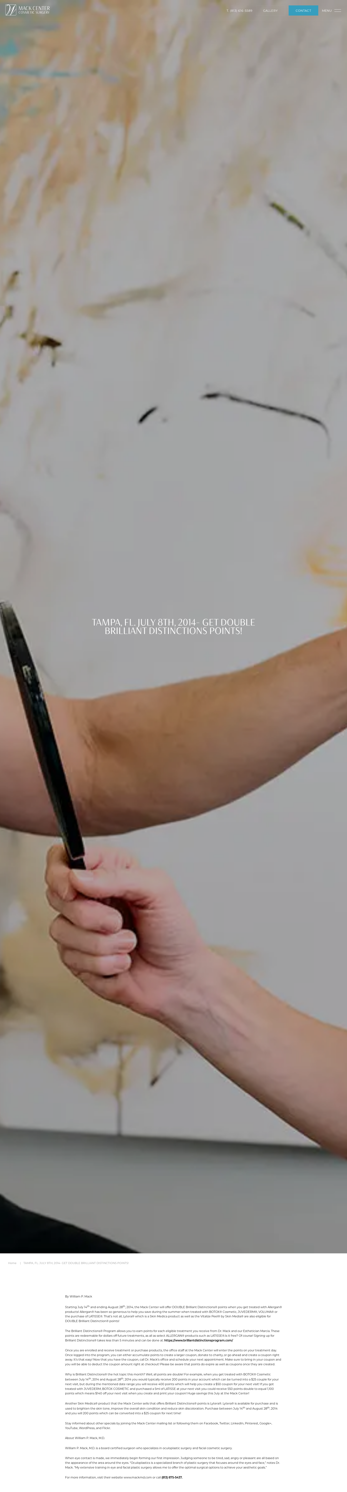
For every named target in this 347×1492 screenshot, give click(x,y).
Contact (303, 10)
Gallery (270, 10)
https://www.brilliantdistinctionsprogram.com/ (198, 1340)
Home (12, 1263)
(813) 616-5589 (241, 10)
